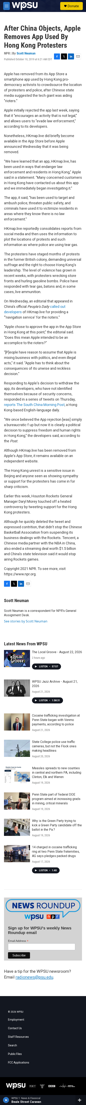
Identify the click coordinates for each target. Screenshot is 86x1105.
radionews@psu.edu (34, 977)
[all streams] (80, 1100)
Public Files (15, 1054)
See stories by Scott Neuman (25, 621)
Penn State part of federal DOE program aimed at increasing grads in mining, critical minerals (56, 799)
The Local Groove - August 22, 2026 (57, 652)
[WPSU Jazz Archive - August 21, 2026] (17, 688)
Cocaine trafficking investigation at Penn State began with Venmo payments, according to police (56, 720)
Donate (73, 6)
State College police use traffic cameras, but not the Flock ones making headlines (54, 746)
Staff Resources (18, 1036)
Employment (16, 1019)
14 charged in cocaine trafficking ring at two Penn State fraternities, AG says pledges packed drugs (56, 851)
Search (12, 1045)
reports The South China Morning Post (34, 405)
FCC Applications (18, 1062)
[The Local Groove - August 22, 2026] (17, 658)
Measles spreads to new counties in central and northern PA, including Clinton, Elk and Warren (56, 772)
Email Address (18, 941)
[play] (6, 1100)
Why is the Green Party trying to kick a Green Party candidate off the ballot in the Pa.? (57, 825)
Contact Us (15, 1028)
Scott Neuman (26, 53)
